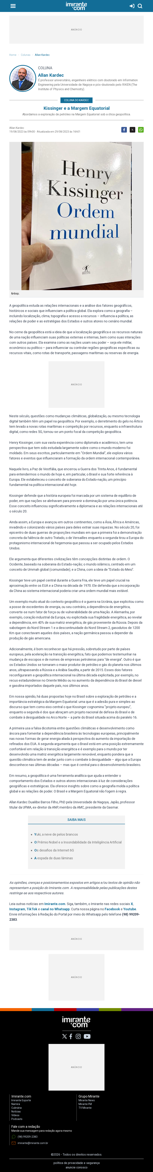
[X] (64, 1036)
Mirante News (87, 1100)
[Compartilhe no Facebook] (124, 130)
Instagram (17, 909)
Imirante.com (54, 904)
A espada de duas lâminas (53, 858)
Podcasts (16, 1118)
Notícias (16, 1111)
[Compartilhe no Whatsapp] (141, 130)
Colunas (25, 54)
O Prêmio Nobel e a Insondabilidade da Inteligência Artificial (78, 842)
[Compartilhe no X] (132, 130)
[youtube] (87, 1036)
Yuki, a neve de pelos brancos (56, 834)
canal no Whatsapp (55, 909)
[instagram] (78, 1036)
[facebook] (70, 1036)
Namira (15, 1104)
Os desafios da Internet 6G (54, 850)
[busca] (140, 6)
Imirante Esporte (21, 1100)
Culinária (16, 1107)
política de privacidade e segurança (77, 1163)
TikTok (31, 909)
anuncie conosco (77, 1167)
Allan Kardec (42, 54)
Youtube (129, 909)
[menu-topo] (13, 6)
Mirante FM (85, 1104)
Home (12, 54)
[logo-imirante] (76, 6)
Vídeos (15, 1115)
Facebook (112, 909)
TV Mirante (85, 1107)
